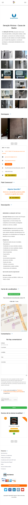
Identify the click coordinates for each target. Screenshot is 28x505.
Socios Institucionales (6, 466)
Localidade (3, 352)
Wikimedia (25, 330)
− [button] (2, 308)
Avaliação (3, 343)
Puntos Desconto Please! (6, 462)
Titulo (2, 357)
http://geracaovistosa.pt (10, 160)
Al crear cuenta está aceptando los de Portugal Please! (14, 392)
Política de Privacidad (5, 457)
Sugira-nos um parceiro (14, 485)
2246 (6, 418)
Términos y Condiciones (6, 455)
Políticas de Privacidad (18, 391)
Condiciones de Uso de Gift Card (8, 460)
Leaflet (22, 330)
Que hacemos (4, 453)
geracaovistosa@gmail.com (11, 156)
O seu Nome (3, 347)
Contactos (3, 468)
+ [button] (2, 306)
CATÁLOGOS (8, 164)
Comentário (3, 362)
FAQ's (2, 464)
